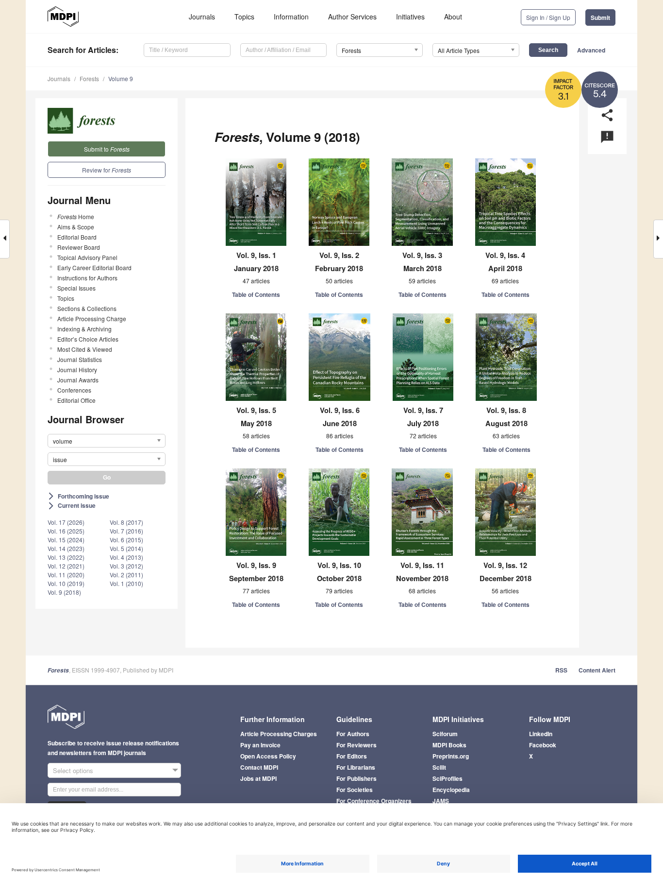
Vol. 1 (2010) (126, 583)
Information (291, 16)
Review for (106, 170)
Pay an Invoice (260, 745)
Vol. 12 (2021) (66, 566)
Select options (73, 770)
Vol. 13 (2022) (66, 557)
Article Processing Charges (278, 733)
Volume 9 (120, 78)
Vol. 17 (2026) (66, 522)
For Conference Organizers (374, 800)
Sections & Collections (86, 308)
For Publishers (356, 778)
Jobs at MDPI (258, 778)
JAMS (440, 800)
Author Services (352, 16)
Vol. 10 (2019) (66, 583)
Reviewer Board (78, 247)
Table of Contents (256, 294)
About (453, 16)
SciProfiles (447, 778)
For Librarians (355, 767)
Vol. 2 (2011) (126, 574)
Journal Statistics (79, 359)
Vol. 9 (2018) (64, 592)
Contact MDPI (259, 767)
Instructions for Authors (87, 278)
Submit (600, 17)
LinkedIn (540, 733)
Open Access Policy (268, 756)
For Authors (352, 733)
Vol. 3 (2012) (126, 566)
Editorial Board (77, 237)
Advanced (591, 50)
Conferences (74, 390)
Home (75, 216)
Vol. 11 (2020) (66, 574)
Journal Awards (78, 380)
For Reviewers (356, 745)
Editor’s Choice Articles (87, 339)
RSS (561, 670)
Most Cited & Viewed (84, 349)
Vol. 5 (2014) (126, 548)
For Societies (354, 789)
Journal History (77, 369)
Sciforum (445, 733)
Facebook (542, 745)
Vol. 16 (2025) (66, 531)
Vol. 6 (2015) (126, 539)
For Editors (351, 756)
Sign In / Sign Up (548, 17)
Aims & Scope (75, 227)
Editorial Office (76, 400)
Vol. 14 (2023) (66, 548)
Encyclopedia (451, 789)
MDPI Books (449, 745)
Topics (244, 16)
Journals (202, 16)
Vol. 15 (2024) (66, 539)
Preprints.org (450, 756)
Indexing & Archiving (84, 329)
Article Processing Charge (91, 318)
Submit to (107, 149)
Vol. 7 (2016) (126, 531)
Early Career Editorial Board (94, 267)
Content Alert (597, 670)
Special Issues (76, 288)
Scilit (439, 767)
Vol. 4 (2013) (126, 557)
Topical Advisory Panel (87, 257)
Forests (89, 78)
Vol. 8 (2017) (126, 522)
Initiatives (410, 16)
